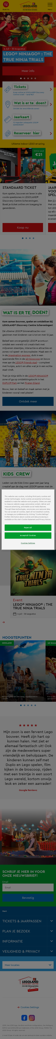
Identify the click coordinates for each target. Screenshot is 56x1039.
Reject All (28, 528)
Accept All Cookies (28, 535)
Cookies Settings (28, 543)
